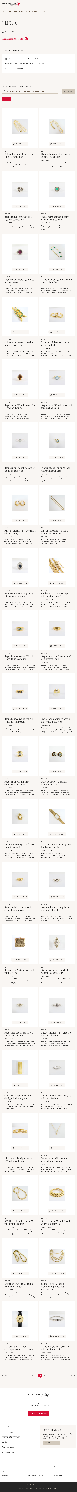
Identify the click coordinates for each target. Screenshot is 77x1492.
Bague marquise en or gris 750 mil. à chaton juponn (19, 595)
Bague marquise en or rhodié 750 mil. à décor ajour (55, 971)
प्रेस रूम (5, 1426)
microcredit (58, 1475)
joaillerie (5, 1466)
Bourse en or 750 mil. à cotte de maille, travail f (19, 971)
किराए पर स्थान (8, 1447)
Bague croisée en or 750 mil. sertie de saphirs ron (18, 908)
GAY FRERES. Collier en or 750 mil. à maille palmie (19, 1222)
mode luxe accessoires (36, 1466)
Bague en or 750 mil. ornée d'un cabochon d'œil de (19, 406)
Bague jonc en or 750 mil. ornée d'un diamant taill (56, 657)
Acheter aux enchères (15, 11)
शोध (7, 99)
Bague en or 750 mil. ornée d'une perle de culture (17, 783)
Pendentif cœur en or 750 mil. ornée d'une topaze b (55, 469)
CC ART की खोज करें (51, 1443)
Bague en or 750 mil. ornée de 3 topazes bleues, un (56, 406)
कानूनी (21, 1488)
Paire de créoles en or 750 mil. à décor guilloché (57, 344)
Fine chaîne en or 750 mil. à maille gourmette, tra (54, 532)
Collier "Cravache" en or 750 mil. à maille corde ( (55, 595)
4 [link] (41, 1376)
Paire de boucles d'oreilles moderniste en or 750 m (54, 783)
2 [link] (32, 1376)
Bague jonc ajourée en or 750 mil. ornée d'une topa (55, 720)
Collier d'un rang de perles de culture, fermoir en (18, 155)
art (29, 1471)
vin (55, 1471)
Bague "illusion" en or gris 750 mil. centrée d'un (56, 1034)
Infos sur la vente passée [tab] (13, 50)
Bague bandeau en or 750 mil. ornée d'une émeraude (19, 657)
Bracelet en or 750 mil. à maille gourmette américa (56, 1222)
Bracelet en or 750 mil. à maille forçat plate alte (56, 281)
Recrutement (8, 1432)
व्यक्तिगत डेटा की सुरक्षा (31, 1488)
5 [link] (45, 1376)
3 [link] (36, 1376)
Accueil (3, 11)
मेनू (73, 3)
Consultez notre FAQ (39, 1414)
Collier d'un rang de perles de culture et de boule (55, 155)
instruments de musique (36, 1475)
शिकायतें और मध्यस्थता (11, 1437)
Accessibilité (8, 1452)
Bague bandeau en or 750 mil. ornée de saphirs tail (19, 720)
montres (5, 1475)
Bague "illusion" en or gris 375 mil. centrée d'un (56, 1097)
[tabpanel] (38, 63)
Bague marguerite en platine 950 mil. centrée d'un (55, 218)
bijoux (4, 1471)
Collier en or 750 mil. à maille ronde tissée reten (18, 344)
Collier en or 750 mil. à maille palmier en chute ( (18, 1285)
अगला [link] (71, 1375)
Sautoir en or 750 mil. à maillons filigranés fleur (53, 1285)
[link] (29, 1376)
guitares (57, 1466)
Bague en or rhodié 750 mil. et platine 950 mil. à (19, 281)
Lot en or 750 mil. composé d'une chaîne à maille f (54, 1160)
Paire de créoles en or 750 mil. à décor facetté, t (20, 532)
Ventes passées (31, 11)
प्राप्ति (4, 1442)
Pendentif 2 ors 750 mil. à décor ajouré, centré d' (19, 846)
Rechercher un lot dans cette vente (16, 86)
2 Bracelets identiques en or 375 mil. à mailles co (18, 1160)
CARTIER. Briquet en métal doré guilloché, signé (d (17, 1097)
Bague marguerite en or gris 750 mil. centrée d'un (18, 218)
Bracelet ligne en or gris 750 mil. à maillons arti (55, 1348)
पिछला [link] (6, 1375)
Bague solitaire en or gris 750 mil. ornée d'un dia (55, 908)
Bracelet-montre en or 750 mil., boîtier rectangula (56, 846)
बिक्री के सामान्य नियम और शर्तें (47, 1488)
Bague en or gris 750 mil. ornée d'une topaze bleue (19, 469)
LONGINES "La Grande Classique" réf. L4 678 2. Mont (19, 1348)
